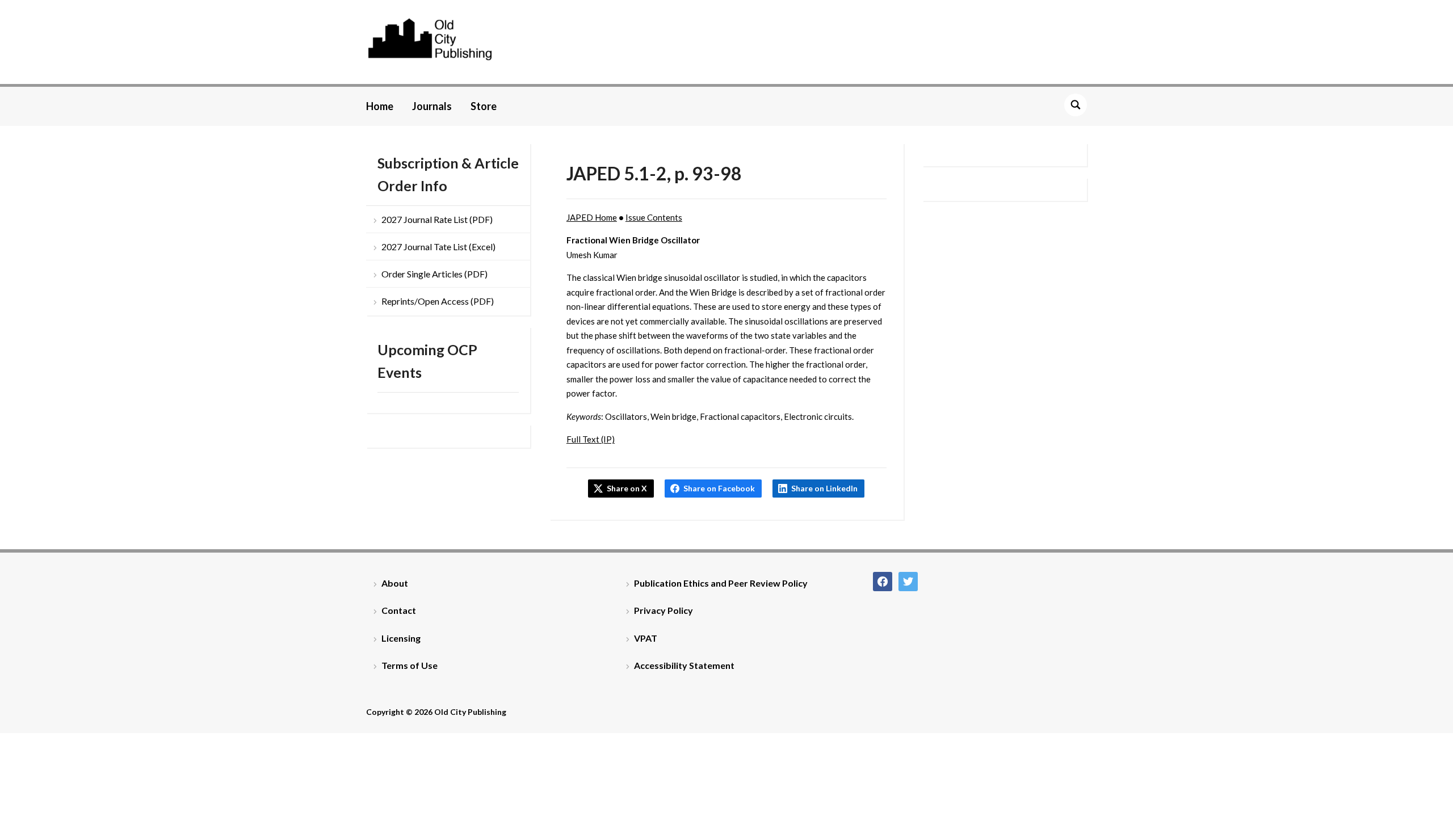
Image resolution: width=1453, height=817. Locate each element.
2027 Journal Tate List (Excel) (438, 246)
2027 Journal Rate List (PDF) (437, 219)
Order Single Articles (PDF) (434, 273)
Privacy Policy (663, 610)
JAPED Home (591, 217)
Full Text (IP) (590, 439)
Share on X (627, 488)
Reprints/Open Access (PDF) (437, 301)
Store (484, 106)
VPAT (645, 638)
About (394, 583)
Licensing (401, 638)
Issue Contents (653, 217)
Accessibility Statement (684, 665)
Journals (432, 106)
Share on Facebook (719, 488)
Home (379, 106)
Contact (398, 610)
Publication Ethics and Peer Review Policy (721, 583)
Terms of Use (409, 665)
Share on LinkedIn (824, 488)
